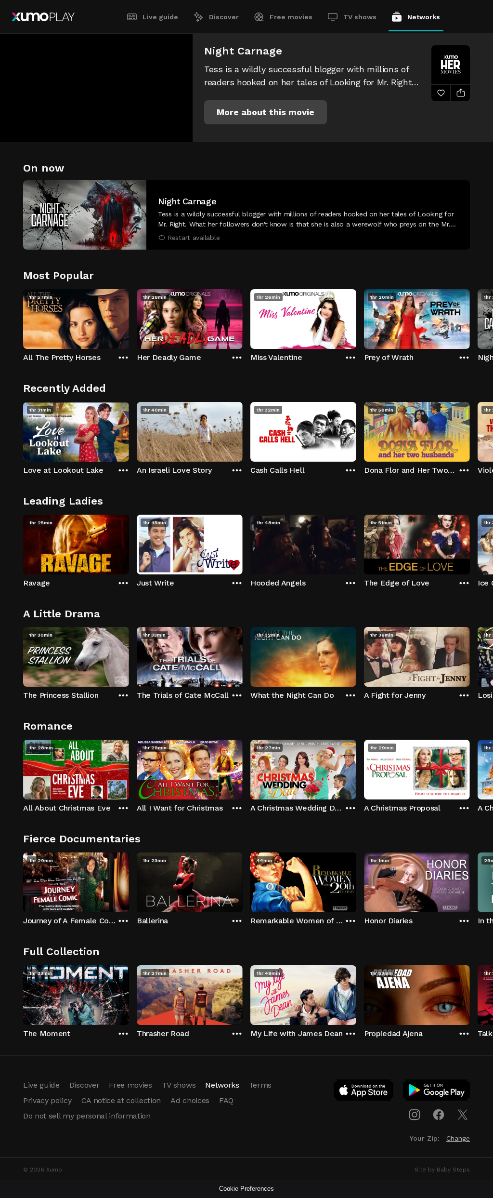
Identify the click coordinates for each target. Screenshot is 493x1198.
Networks (423, 17)
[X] (462, 1114)
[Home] (43, 17)
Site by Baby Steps (442, 1169)
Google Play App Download (437, 1092)
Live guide (160, 17)
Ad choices (189, 1100)
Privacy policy (47, 1100)
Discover (224, 17)
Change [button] (458, 1138)
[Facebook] (438, 1114)
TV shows (359, 17)
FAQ (226, 1100)
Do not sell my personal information (87, 1115)
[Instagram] (414, 1114)
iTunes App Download (364, 1092)
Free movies (291, 17)
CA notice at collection (121, 1100)
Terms (260, 1085)
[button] (265, 112)
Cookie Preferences (246, 1188)
